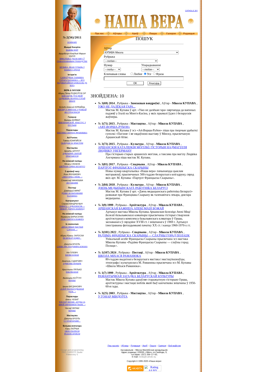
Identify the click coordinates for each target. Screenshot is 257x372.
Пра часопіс (113, 345)
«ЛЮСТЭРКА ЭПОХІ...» (72, 177)
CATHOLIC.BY (191, 11)
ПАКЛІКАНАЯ (72, 272)
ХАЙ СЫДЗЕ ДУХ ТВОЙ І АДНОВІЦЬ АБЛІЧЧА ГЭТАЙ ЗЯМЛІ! (72, 98)
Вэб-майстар (174, 345)
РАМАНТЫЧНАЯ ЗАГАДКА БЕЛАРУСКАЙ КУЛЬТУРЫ (136, 276)
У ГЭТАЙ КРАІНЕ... (72, 321)
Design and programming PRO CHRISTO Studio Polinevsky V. (72, 352)
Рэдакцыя (189, 33)
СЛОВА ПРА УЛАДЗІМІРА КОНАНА (72, 247)
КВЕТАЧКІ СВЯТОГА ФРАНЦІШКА (72, 133)
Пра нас (99, 33)
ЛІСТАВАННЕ (72, 183)
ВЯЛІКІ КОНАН (72, 255)
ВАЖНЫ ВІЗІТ (72, 50)
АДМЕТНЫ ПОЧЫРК (72, 264)
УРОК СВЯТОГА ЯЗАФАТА (72, 219)
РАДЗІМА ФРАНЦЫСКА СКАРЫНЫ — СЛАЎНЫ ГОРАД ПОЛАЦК (144, 235)
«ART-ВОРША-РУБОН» (114, 127)
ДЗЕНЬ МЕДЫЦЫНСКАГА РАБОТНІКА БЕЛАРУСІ (133, 188)
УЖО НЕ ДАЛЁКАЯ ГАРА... (116, 106)
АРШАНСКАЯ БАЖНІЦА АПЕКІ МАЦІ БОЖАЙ (131, 208)
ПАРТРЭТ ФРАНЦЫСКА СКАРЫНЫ (123, 167)
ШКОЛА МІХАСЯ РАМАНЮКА (119, 255)
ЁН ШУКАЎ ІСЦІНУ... (72, 238)
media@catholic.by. (147, 357)
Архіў (135, 33)
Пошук (153, 33)
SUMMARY (72, 42)
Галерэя (171, 33)
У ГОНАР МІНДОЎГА (113, 296)
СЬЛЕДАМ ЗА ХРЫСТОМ (72, 143)
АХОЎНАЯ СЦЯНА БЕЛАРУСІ (72, 166)
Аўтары (117, 33)
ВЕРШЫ (72, 280)
